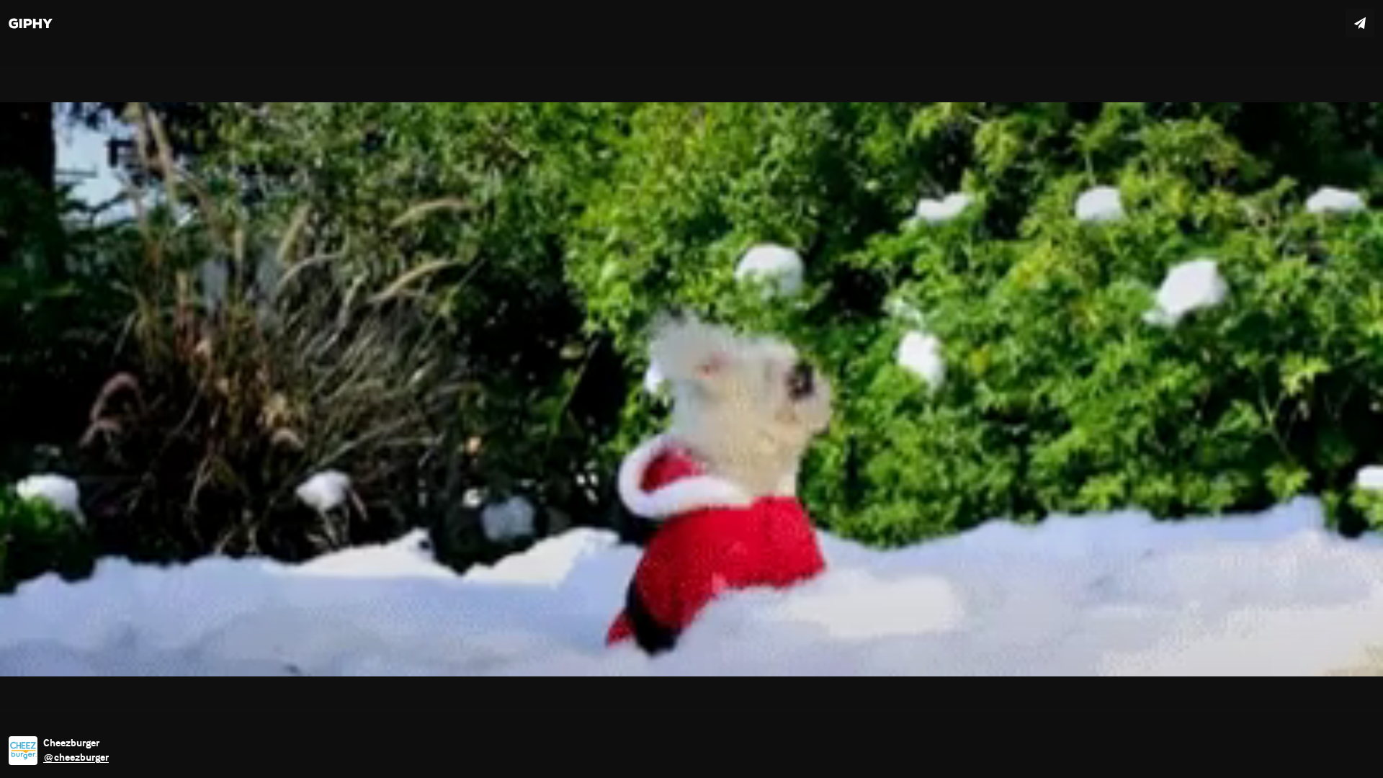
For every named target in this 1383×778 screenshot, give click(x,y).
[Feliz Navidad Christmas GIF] (691, 389)
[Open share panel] (1360, 23)
